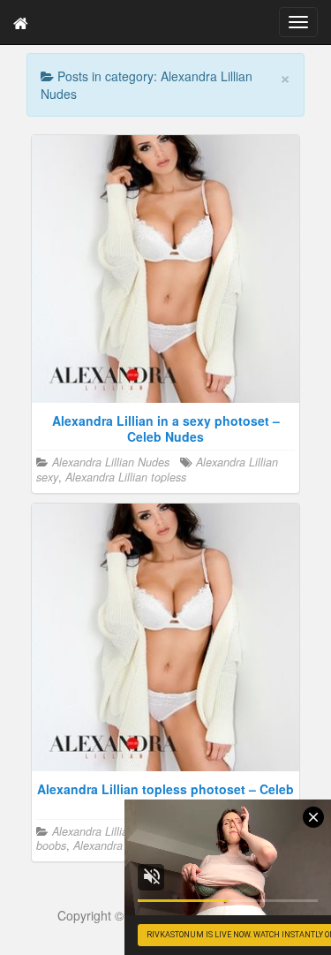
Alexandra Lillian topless (125, 477)
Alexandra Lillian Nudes (110, 462)
